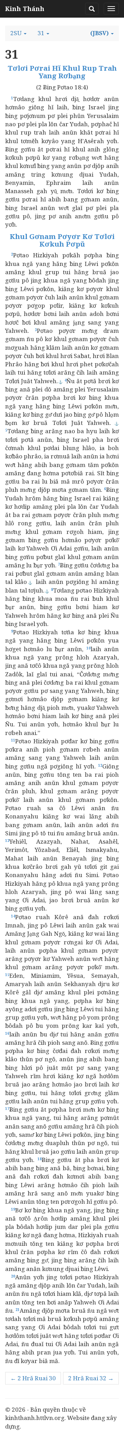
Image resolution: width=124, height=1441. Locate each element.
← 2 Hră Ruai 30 (33, 1378)
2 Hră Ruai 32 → (91, 1378)
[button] (18, 33)
